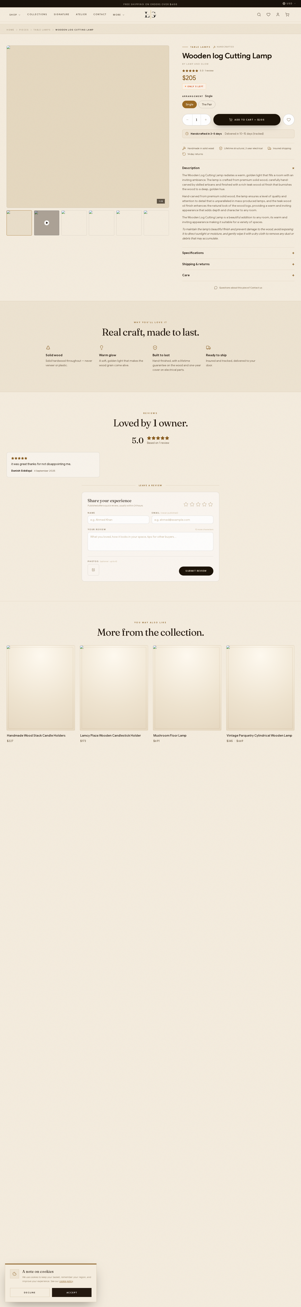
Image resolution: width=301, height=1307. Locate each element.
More (117, 15)
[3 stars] (198, 504)
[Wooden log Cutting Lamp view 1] (19, 223)
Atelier (81, 14)
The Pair (207, 104)
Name (91, 513)
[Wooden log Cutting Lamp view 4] (101, 223)
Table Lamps (42, 29)
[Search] (259, 14)
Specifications (238, 253)
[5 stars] (210, 504)
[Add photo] (93, 570)
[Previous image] (14, 127)
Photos (102, 561)
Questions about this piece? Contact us (240, 287)
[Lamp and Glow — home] (150, 14)
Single (189, 104)
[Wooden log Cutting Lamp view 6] (156, 223)
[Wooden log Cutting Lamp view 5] (129, 223)
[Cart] (287, 14)
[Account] (278, 14)
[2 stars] (192, 504)
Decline (30, 1292)
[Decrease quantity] (187, 119)
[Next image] (161, 127)
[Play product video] (46, 223)
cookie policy (66, 1281)
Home (10, 29)
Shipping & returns (238, 264)
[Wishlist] (268, 14)
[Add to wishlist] (288, 119)
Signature (62, 14)
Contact (99, 14)
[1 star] (186, 504)
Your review (97, 529)
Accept (72, 1292)
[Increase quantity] (206, 119)
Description (238, 168)
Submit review (196, 570)
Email (165, 513)
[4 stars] (204, 504)
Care (238, 275)
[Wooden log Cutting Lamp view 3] (74, 223)
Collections (37, 14)
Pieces (24, 29)
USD (289, 3)
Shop (13, 15)
